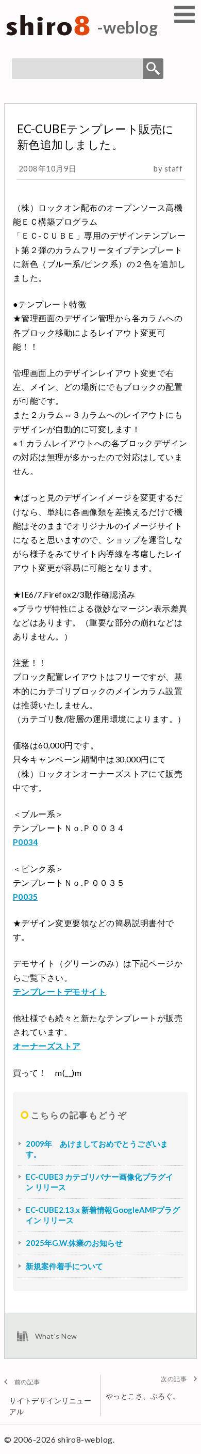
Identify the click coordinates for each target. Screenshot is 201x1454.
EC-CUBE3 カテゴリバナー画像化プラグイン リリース (99, 1182)
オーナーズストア (47, 1046)
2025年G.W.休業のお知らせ (74, 1242)
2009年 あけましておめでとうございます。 (97, 1149)
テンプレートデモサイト (59, 991)
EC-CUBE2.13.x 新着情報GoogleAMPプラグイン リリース (103, 1215)
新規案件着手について (64, 1266)
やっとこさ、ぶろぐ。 (143, 1396)
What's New (56, 1336)
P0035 (25, 896)
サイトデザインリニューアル (50, 1406)
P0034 (25, 842)
